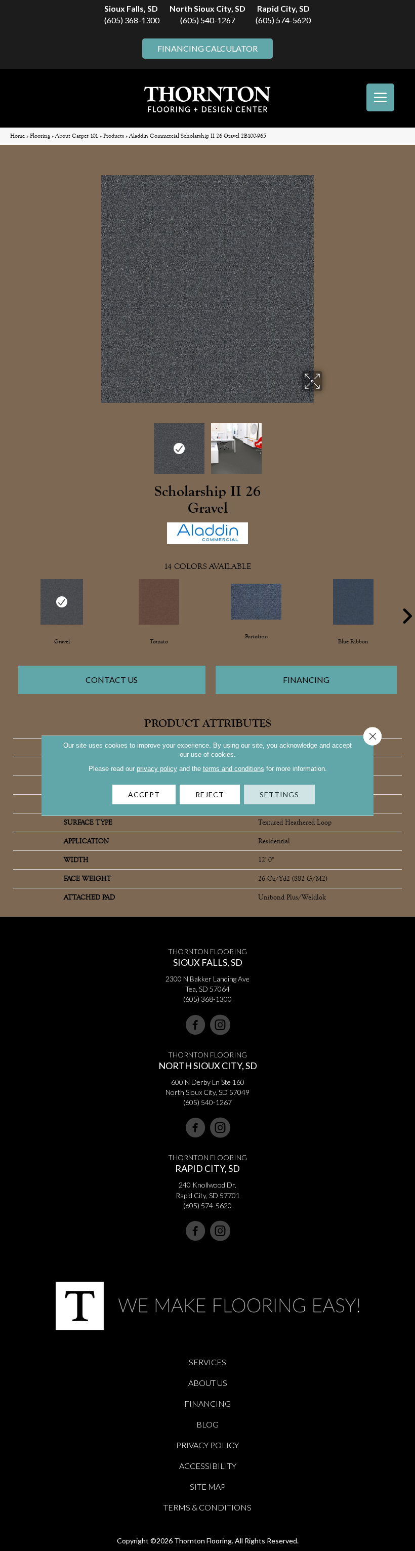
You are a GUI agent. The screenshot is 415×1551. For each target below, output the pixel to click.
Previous (86, 443)
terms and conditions (233, 768)
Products (113, 136)
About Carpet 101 (76, 136)
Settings (279, 794)
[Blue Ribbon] (353, 602)
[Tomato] (159, 602)
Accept (144, 794)
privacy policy (157, 768)
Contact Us (112, 679)
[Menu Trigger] (380, 97)
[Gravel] (61, 602)
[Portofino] (256, 601)
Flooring (40, 136)
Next (329, 443)
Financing (306, 679)
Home (17, 136)
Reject (209, 794)
